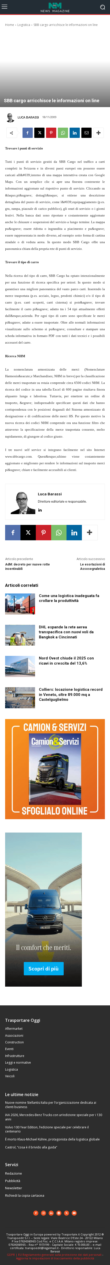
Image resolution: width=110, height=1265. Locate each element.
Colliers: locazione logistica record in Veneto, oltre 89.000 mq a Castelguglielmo (71, 694)
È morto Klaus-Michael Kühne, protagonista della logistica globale (52, 1139)
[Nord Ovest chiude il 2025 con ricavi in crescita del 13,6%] (20, 666)
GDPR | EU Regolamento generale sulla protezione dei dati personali (54, 1255)
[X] (39, 133)
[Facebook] (28, 133)
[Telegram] (58, 1213)
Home (9, 25)
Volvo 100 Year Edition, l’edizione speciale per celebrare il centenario (47, 1129)
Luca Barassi (28, 117)
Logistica (23, 25)
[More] (98, 133)
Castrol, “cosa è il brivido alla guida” (31, 1147)
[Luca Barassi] (11, 117)
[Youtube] (74, 1213)
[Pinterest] (51, 133)
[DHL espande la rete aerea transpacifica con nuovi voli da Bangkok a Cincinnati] (20, 635)
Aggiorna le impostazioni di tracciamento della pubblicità (55, 1258)
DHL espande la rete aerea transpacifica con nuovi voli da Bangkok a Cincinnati (66, 632)
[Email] (86, 133)
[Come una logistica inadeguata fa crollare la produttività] (20, 604)
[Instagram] (43, 1213)
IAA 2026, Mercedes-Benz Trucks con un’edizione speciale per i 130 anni (53, 1117)
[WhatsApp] (63, 133)
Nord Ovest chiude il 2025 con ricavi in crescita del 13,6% (66, 661)
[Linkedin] (75, 133)
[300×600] (43, 990)
